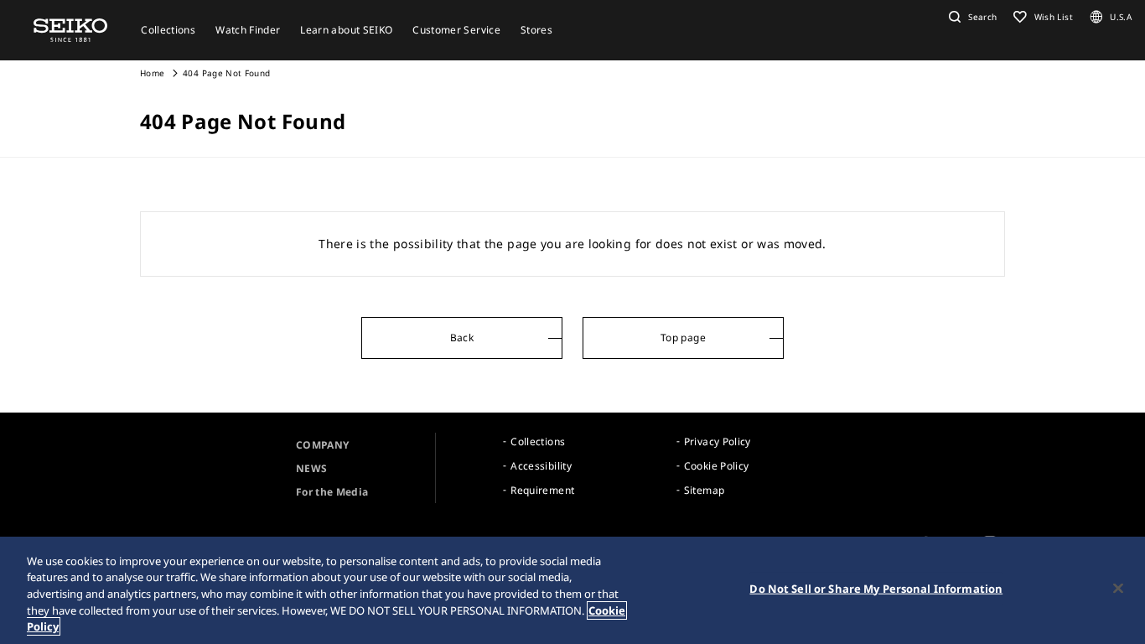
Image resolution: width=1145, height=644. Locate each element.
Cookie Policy (716, 466)
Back (462, 337)
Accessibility (541, 466)
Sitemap (704, 490)
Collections (537, 441)
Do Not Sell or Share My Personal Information (876, 588)
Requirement (542, 490)
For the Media (332, 492)
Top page (683, 337)
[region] (572, 590)
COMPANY (322, 445)
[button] (971, 17)
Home (152, 73)
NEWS (311, 468)
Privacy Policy (717, 441)
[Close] (1118, 588)
